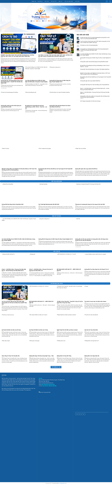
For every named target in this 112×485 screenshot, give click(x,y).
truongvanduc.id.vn (63, 483)
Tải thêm (56, 367)
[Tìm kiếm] (110, 1)
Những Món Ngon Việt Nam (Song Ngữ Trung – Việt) (41, 355)
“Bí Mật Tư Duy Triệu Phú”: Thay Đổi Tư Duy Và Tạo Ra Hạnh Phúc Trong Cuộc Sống (70, 302)
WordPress (40, 1)
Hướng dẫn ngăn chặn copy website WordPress (90, 80)
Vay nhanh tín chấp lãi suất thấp (49, 385)
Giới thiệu (77, 1)
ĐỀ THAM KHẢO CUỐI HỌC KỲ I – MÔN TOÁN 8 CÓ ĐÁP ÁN (69, 270)
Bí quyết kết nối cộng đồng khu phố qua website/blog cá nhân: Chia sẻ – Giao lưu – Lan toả (36, 107)
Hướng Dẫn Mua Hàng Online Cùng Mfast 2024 (12, 204)
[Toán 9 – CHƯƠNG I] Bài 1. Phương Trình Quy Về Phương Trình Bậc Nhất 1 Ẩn (94, 93)
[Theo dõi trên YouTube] (84, 414)
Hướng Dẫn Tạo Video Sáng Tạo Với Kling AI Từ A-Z (96, 269)
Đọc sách (47, 1)
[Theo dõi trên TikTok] (78, 414)
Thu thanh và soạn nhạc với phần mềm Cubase (95, 301)
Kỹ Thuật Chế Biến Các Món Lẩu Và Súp (38, 329)
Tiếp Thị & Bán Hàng (69, 1)
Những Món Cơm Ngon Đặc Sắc (91, 355)
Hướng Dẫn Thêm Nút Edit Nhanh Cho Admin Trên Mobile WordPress (59, 106)
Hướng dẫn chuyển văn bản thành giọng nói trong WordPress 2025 (11, 106)
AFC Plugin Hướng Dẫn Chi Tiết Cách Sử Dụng (90, 101)
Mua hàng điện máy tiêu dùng (48, 384)
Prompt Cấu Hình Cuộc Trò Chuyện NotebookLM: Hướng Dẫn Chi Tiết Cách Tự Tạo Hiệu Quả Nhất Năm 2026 (17, 56)
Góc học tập (54, 1)
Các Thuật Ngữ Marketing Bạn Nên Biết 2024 (48, 204)
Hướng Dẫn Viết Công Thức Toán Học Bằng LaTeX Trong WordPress (94, 84)
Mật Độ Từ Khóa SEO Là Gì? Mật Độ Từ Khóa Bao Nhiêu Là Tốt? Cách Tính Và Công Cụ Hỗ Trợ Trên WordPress (95, 74)
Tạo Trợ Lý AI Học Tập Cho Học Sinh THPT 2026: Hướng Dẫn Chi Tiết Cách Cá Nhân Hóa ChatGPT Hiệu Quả (55, 56)
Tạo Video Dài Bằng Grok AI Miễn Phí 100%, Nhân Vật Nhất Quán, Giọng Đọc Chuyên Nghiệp (36, 81)
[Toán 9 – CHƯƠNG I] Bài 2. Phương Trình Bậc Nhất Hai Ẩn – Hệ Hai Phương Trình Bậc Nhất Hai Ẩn (94, 89)
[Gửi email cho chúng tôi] (80, 414)
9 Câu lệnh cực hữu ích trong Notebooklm (89, 45)
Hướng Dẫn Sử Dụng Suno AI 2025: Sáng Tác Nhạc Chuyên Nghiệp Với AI (59, 81)
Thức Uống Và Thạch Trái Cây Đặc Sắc (11, 355)
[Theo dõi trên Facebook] (76, 414)
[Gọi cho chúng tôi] (82, 414)
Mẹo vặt (60, 1)
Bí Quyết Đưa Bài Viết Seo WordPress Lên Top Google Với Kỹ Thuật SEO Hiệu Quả (95, 77)
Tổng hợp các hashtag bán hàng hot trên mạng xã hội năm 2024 (90, 204)
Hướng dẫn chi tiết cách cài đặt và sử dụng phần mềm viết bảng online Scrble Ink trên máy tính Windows (95, 97)
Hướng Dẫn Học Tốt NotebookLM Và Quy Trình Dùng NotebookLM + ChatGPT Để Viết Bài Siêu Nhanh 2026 (12, 82)
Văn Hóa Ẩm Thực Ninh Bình (91, 329)
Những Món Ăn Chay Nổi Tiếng (64, 355)
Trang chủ (34, 1)
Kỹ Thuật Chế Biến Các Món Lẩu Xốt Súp (11, 329)
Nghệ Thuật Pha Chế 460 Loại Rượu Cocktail (67, 329)
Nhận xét (81, 51)
